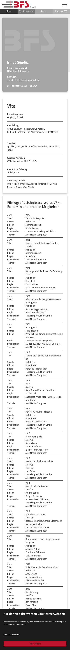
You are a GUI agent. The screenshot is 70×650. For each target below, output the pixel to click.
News (8, 11)
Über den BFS (61, 11)
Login (43, 11)
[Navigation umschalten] (65, 4)
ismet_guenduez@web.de (27, 79)
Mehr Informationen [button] (11, 634)
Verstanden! (35, 643)
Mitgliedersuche (26, 11)
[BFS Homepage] (15, 4)
